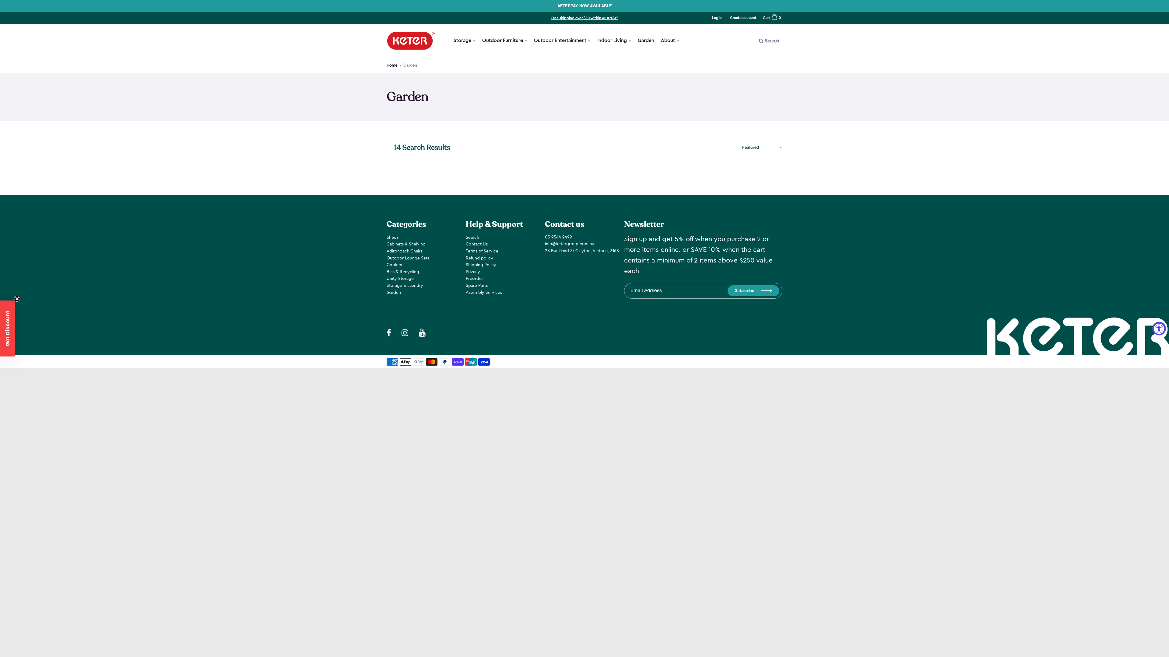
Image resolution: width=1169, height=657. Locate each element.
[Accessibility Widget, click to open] (1159, 328)
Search (472, 237)
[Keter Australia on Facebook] (389, 333)
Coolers (394, 265)
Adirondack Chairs (404, 251)
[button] (7, 328)
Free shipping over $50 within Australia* (584, 18)
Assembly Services (484, 292)
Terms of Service (482, 251)
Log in (717, 17)
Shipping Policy (481, 265)
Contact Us (477, 244)
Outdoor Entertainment (560, 40)
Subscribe (744, 291)
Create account (743, 17)
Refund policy (479, 258)
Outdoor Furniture (502, 40)
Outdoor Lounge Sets (408, 258)
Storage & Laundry (405, 285)
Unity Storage (400, 278)
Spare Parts (477, 285)
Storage (462, 40)
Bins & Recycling (403, 272)
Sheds (392, 237)
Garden (646, 40)
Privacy (473, 272)
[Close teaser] (17, 299)
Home (392, 65)
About (668, 40)
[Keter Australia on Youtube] (422, 333)
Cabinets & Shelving (406, 244)
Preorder (474, 278)
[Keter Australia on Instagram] (405, 333)
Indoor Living (612, 40)
